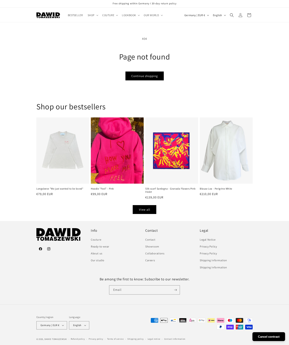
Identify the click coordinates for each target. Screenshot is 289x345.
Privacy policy (96, 339)
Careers (150, 260)
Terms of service (115, 339)
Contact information (174, 339)
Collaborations (154, 253)
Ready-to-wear (100, 246)
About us (96, 253)
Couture (96, 239)
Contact (150, 239)
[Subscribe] (175, 290)
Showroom (152, 246)
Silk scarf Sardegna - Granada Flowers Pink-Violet (170, 190)
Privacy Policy (208, 246)
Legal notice (154, 339)
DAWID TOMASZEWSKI (55, 339)
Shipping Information (213, 260)
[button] (92, 15)
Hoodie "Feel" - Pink (102, 188)
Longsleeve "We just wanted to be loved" (59, 188)
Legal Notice (207, 239)
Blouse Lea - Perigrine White (216, 188)
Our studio (97, 260)
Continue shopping (144, 76)
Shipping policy (135, 339)
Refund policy (78, 339)
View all (144, 209)
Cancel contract (269, 336)
